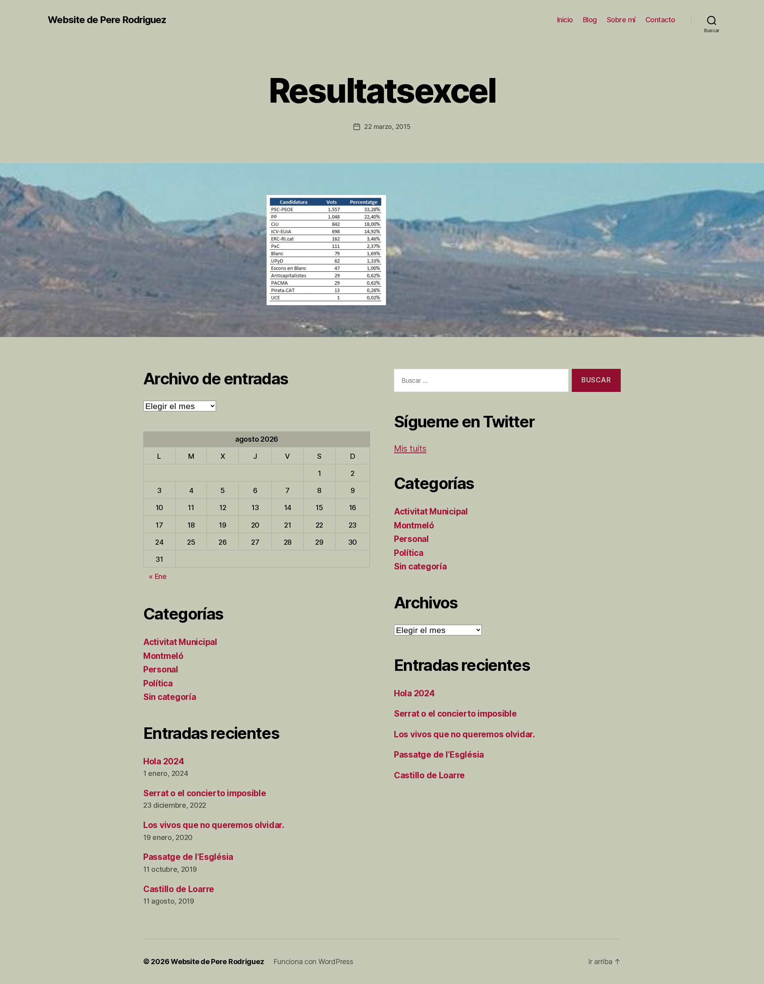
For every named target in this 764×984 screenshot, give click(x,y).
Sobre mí (621, 20)
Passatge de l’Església (188, 857)
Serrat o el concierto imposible (204, 793)
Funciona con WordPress (313, 961)
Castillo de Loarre (178, 889)
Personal (160, 669)
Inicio (565, 20)
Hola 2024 (163, 761)
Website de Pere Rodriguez (107, 20)
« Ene (158, 576)
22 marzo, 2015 (387, 127)
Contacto (660, 20)
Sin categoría (169, 697)
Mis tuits (410, 449)
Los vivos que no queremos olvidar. (214, 825)
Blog (590, 20)
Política (158, 683)
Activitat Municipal (180, 642)
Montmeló (163, 656)
